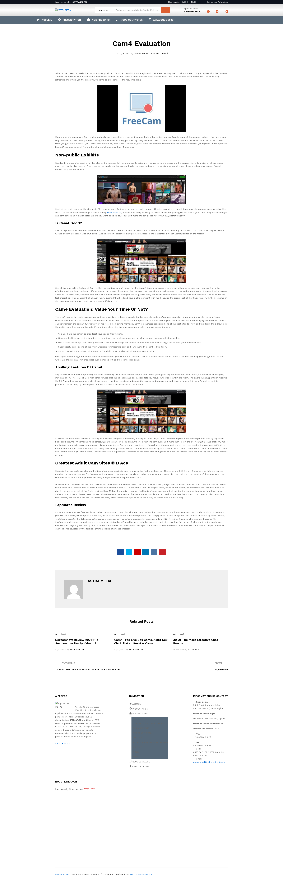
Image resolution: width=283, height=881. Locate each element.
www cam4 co (114, 212)
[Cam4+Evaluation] (129, 552)
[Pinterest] (153, 776)
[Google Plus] (139, 776)
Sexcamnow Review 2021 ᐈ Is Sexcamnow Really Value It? (76, 641)
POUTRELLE (139, 738)
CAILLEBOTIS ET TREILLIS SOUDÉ (150, 723)
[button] (98, 20)
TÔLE (136, 752)
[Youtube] (144, 776)
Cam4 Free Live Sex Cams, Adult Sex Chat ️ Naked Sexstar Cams (140, 641)
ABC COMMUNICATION (141, 874)
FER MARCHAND (141, 728)
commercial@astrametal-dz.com (209, 762)
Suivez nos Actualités (217, 2)
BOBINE (137, 718)
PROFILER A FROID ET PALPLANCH (150, 742)
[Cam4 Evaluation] (120, 552)
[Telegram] (162, 777)
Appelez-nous (191, 8)
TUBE (136, 756)
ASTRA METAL (142, 53)
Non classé (162, 53)
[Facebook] (130, 776)
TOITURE (137, 747)
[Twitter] (134, 776)
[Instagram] (157, 776)
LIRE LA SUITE (62, 743)
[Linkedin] (148, 776)
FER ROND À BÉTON (143, 733)
